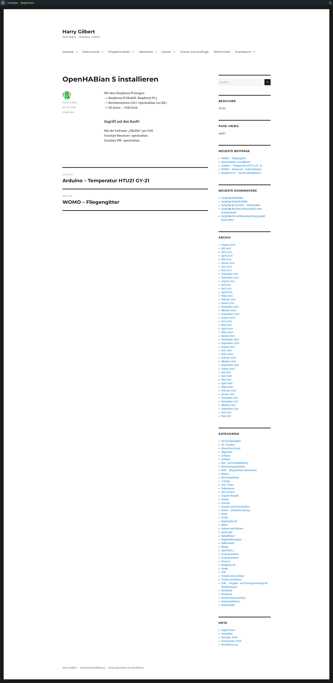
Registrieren (228, 630)
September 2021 (230, 277)
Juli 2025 (226, 248)
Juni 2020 (226, 321)
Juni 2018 (226, 376)
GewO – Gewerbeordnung (235, 510)
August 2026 (228, 244)
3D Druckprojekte (231, 441)
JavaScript (226, 532)
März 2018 (227, 387)
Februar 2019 (228, 357)
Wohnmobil (222, 51)
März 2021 (227, 295)
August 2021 (228, 281)
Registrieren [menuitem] (27, 2)
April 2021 (226, 292)
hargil (224, 197)
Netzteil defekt (239, 201)
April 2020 (227, 328)
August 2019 (228, 346)
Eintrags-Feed (229, 637)
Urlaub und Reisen (231, 579)
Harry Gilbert (78, 32)
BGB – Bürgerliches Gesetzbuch (239, 470)
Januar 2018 (227, 394)
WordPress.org (229, 644)
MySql (224, 546)
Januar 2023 (227, 263)
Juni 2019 (226, 350)
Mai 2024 (226, 259)
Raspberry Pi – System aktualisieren (241, 172)
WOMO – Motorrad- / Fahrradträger (241, 169)
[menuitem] (3, 3)
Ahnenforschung (230, 448)
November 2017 (229, 401)
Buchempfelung (230, 477)
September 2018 (230, 365)
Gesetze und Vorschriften (235, 506)
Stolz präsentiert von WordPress (126, 667)
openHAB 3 (227, 550)
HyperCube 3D (229, 521)
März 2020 (227, 332)
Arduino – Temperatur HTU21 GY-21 (241, 165)
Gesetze (68, 51)
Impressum (243, 51)
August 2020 (228, 317)
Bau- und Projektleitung (234, 463)
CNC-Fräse (227, 484)
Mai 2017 (226, 416)
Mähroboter (228, 543)
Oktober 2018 (228, 361)
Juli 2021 (226, 284)
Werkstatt (146, 51)
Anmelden (227, 633)
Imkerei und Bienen (232, 528)
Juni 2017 (226, 412)
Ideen (224, 524)
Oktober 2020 (228, 310)
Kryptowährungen (231, 539)
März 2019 (227, 354)
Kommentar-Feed (231, 641)
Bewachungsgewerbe (233, 466)
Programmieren (119, 51)
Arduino (225, 455)
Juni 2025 (226, 252)
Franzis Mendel (229, 495)
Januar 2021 (227, 303)
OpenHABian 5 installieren (236, 162)
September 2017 (230, 408)
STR (223, 572)
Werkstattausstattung (233, 597)
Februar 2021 (228, 299)
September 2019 (230, 343)
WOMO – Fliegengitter (233, 158)
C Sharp (225, 481)
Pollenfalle (237, 197)
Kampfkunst (228, 535)
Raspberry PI (228, 565)
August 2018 (228, 368)
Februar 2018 (228, 390)
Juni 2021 (226, 288)
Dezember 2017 (229, 397)
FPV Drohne (228, 492)
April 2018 (226, 383)
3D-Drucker (228, 444)
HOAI (224, 514)
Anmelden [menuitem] (12, 2)
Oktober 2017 (228, 405)
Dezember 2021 (229, 274)
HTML (224, 517)
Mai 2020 (226, 325)
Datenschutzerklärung (92, 667)
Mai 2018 (226, 379)
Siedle (224, 568)
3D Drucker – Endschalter (246, 205)
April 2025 (227, 255)
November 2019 (230, 339)
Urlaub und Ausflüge (194, 51)
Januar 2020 (228, 335)
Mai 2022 (226, 270)
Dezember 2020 (230, 306)
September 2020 (230, 314)
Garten (166, 51)
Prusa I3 (225, 561)
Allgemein (68, 112)
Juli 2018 (226, 372)
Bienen (225, 473)
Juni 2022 (226, 266)
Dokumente (91, 51)
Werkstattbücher (230, 601)
